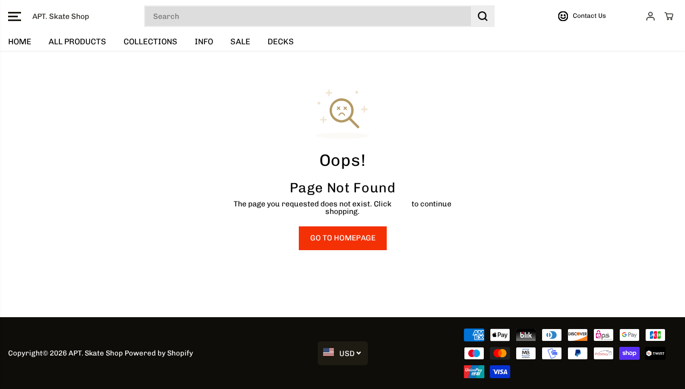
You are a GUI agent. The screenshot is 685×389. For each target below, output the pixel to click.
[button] (14, 16)
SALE (240, 41)
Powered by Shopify (159, 352)
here (401, 204)
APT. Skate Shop (95, 352)
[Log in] (650, 16)
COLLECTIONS (150, 41)
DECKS (281, 41)
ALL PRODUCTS (77, 41)
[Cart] (669, 16)
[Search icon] (483, 16)
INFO (204, 41)
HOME (19, 41)
